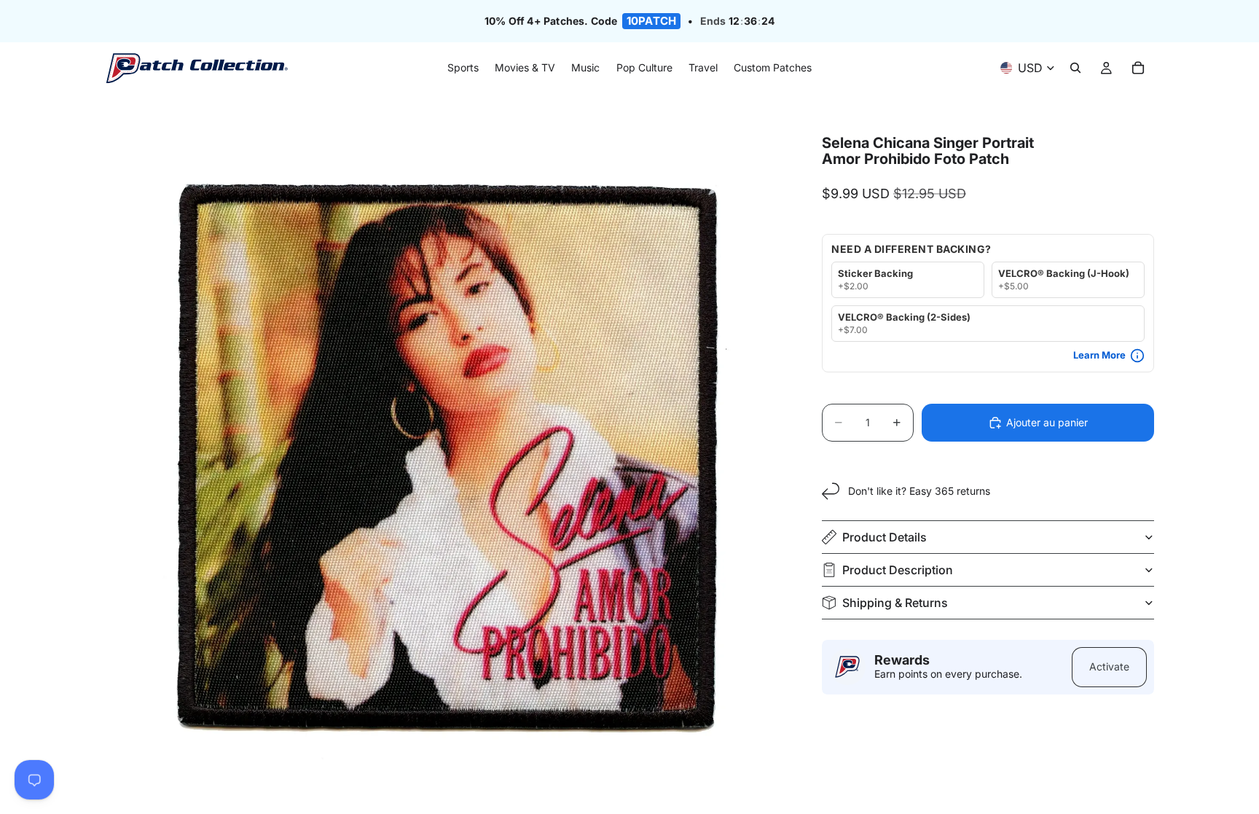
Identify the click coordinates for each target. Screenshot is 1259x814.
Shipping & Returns (895, 602)
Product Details (884, 537)
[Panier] (1138, 68)
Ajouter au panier (1047, 422)
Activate (1109, 666)
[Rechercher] (1075, 68)
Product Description (897, 570)
